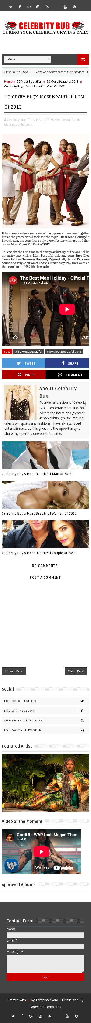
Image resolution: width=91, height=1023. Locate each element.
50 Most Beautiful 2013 (62, 81)
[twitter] (10, 6)
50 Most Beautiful (29, 81)
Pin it (30, 375)
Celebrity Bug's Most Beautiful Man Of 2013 (37, 474)
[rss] (47, 6)
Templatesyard (46, 1000)
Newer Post (14, 671)
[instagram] (38, 6)
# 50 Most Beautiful (28, 351)
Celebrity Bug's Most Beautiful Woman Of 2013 (39, 513)
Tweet (30, 364)
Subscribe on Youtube (23, 720)
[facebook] (19, 6)
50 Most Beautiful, (63, 119)
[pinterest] (74, 6)
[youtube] (65, 6)
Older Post (76, 671)
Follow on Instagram (23, 730)
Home (8, 81)
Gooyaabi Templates (45, 1007)
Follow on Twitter (20, 701)
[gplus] (28, 6)
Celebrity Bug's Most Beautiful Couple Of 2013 (39, 553)
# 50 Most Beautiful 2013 (64, 351)
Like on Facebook (19, 710)
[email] (56, 4)
